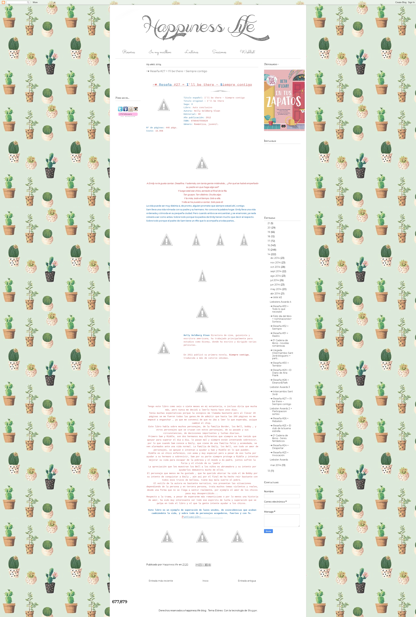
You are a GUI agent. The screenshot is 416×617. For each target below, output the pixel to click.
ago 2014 (275, 275)
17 (269, 240)
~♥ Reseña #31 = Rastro (279, 334)
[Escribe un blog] (200, 565)
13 (269, 470)
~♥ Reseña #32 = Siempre (279, 327)
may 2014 (276, 289)
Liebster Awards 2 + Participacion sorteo (281, 411)
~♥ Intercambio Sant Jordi (281, 393)
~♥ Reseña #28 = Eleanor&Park (279, 381)
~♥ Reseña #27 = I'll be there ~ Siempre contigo (281, 401)
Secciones (219, 52)
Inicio (205, 580)
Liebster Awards (279, 459)
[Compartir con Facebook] (206, 565)
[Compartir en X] (203, 565)
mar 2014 (276, 465)
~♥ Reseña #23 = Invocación (279, 454)
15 (269, 249)
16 (269, 245)
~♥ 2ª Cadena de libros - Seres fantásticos (279, 438)
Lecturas (191, 52)
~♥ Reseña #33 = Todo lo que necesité (279, 309)
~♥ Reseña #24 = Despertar (279, 447)
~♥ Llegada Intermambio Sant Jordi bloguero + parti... (281, 354)
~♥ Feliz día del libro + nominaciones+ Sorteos (281, 319)
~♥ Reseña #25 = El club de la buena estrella (280, 428)
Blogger (252, 610)
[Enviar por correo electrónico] (197, 565)
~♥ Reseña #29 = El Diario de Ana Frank (280, 373)
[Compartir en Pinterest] (209, 565)
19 (269, 232)
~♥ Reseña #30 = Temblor (279, 364)
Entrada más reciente (161, 580)
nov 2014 (275, 262)
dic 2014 (275, 258)
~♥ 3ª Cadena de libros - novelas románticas (279, 343)
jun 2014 (275, 284)
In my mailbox (160, 52)
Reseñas (128, 52)
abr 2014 (275, 293)
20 (269, 227)
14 (269, 254)
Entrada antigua (247, 580)
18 (269, 236)
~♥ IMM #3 (276, 297)
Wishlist (247, 52)
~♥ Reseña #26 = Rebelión (279, 420)
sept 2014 (276, 271)
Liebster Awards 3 (280, 387)
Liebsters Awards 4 (280, 301)
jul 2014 (275, 280)
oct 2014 (275, 266)
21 (269, 223)
